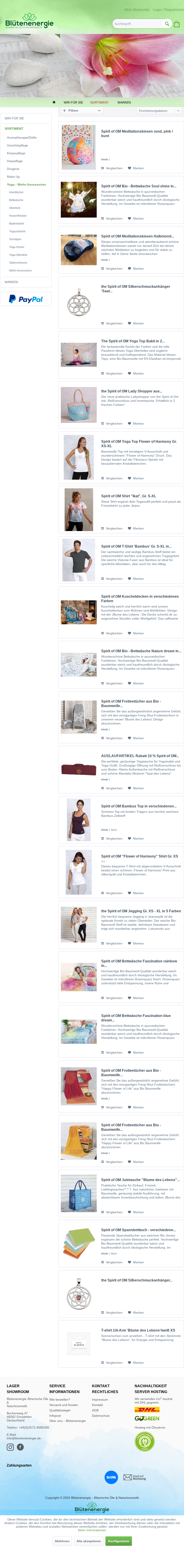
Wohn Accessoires (20, 270)
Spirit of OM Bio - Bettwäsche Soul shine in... (138, 186)
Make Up (13, 176)
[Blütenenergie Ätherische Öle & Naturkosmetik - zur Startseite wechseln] (29, 20)
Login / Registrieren (168, 10)
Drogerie (13, 169)
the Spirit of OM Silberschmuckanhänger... (137, 1280)
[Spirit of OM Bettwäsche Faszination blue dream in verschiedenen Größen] (79, 1031)
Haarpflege (15, 161)
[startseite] (54, 102)
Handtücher (16, 192)
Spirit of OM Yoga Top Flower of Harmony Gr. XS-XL (139, 444)
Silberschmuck (18, 262)
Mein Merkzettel (136, 10)
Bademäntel (16, 223)
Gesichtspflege (17, 145)
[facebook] (21, 1449)
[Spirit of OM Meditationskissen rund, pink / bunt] (79, 147)
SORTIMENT (14, 128)
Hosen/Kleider (18, 215)
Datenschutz (101, 1415)
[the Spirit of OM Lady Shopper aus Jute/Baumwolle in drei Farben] (79, 404)
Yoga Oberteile (18, 254)
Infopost (55, 1415)
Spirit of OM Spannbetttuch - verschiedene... (138, 1230)
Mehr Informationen (92, 1530)
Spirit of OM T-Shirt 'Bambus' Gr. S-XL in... (136, 546)
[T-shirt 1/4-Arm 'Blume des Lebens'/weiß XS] (79, 1344)
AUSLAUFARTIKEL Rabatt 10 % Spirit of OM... (140, 756)
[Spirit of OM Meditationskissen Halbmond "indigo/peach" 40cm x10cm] (79, 250)
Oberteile (14, 208)
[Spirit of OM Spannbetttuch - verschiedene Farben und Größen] (79, 1243)
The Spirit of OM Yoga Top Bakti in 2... (133, 341)
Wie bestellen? (59, 1399)
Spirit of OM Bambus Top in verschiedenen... (139, 806)
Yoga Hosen (16, 247)
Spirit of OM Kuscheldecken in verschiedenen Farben (140, 599)
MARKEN (11, 282)
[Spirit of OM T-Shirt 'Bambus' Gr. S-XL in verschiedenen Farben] (79, 560)
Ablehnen (62, 1541)
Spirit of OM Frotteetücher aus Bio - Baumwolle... (131, 703)
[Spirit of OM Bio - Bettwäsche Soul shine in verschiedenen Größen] (79, 199)
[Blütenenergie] (92, 1507)
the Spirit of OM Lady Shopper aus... (131, 391)
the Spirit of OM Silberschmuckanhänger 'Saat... (135, 289)
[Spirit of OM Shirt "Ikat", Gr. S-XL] (79, 509)
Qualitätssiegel (59, 1410)
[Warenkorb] (176, 23)
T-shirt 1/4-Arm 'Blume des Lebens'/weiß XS (138, 1330)
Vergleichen (114, 168)
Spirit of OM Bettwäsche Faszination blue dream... (136, 1018)
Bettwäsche (16, 200)
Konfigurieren (118, 1541)
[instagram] (12, 1449)
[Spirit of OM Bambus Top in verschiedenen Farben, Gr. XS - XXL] (79, 819)
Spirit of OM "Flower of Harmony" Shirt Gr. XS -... (139, 858)
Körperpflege (16, 153)
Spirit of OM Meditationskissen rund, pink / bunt (137, 133)
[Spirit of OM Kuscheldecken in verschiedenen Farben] (79, 612)
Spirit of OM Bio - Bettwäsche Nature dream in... (141, 651)
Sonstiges (15, 239)
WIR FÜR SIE (14, 118)
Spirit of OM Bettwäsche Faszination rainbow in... (139, 963)
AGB (95, 1410)
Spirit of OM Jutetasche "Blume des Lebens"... (140, 1180)
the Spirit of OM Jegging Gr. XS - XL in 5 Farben (141, 911)
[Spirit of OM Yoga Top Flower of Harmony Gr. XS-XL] (79, 457)
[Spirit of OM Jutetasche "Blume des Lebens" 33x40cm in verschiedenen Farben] (79, 1193)
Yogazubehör (17, 231)
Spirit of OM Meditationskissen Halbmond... (137, 236)
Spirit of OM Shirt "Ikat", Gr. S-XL (128, 496)
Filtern (73, 110)
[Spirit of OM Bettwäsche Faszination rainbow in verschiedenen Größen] (79, 977)
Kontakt (97, 1405)
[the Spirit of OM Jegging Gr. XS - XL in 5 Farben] (79, 924)
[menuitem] (142, 24)
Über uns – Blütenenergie (67, 1421)
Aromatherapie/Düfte (22, 137)
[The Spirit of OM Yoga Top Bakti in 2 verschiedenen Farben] (79, 354)
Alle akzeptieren (89, 1541)
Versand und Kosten (63, 1405)
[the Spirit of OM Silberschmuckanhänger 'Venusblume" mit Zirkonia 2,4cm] (79, 1294)
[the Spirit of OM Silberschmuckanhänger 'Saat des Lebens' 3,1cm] (79, 302)
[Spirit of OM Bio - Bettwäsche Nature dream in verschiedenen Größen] (79, 664)
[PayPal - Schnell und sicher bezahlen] (26, 299)
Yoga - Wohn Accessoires (26, 184)
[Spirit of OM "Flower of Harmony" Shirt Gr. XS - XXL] (79, 872)
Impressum (100, 1399)
